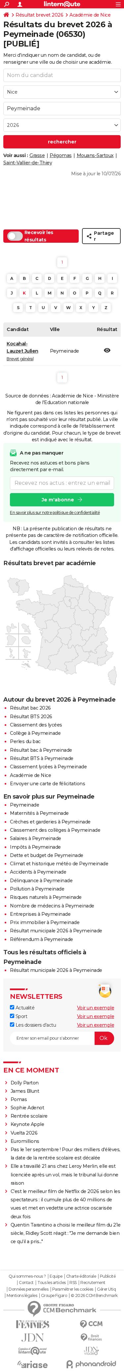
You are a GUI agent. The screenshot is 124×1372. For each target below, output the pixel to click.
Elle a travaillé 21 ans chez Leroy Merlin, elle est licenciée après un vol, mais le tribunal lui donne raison (64, 1174)
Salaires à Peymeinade (35, 838)
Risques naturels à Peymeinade (46, 897)
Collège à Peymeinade (35, 733)
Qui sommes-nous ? (27, 1276)
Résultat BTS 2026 (31, 717)
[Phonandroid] (91, 1364)
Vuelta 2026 (24, 1133)
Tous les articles (51, 1282)
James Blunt (25, 1091)
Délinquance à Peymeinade (41, 881)
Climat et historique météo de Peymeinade (59, 864)
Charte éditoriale (81, 1276)
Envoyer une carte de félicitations (47, 784)
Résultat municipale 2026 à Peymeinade (56, 931)
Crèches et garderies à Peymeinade (50, 822)
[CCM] (91, 1324)
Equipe (56, 1276)
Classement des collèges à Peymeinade (55, 830)
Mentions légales (22, 1295)
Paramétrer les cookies (72, 1289)
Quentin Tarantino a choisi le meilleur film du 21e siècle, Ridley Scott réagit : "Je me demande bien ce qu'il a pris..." (66, 1233)
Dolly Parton (25, 1083)
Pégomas (61, 155)
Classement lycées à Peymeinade (48, 767)
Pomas (19, 1099)
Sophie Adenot (27, 1108)
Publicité (108, 1276)
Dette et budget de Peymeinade (46, 855)
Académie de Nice (89, 15)
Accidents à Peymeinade (38, 872)
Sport (20, 1016)
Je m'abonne (58, 500)
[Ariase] (32, 1364)
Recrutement (92, 1282)
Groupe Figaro (54, 1295)
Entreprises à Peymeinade (40, 914)
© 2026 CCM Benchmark (94, 1295)
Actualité (24, 1008)
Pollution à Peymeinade (37, 889)
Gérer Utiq (106, 1289)
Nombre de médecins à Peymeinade (52, 906)
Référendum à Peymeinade (41, 939)
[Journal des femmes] (32, 1324)
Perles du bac (25, 741)
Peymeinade (24, 805)
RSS (73, 1282)
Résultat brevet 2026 (39, 15)
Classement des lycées (36, 725)
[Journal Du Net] (32, 1337)
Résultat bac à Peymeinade (41, 750)
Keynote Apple (27, 1124)
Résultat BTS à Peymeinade (41, 758)
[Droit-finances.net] (91, 1337)
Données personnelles (28, 1289)
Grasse (37, 155)
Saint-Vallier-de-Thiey (27, 163)
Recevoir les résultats (38, 236)
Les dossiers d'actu (35, 1025)
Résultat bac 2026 (30, 708)
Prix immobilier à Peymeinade (44, 922)
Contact (26, 1282)
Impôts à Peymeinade (35, 847)
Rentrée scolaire (29, 1116)
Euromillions (25, 1141)
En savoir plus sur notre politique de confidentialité (55, 512)
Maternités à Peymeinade (39, 813)
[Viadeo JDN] (91, 1351)
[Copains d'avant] (32, 1351)
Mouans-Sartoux (95, 155)
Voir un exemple (95, 1008)
